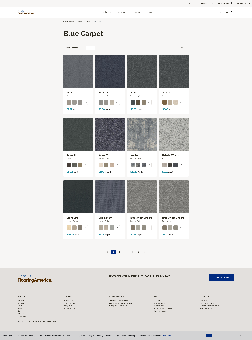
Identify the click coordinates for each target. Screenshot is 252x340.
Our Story (157, 300)
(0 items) (232, 12)
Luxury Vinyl (21, 300)
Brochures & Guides (69, 308)
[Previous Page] (107, 252)
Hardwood (21, 303)
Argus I (134, 92)
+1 (149, 165)
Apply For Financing (206, 308)
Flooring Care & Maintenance (118, 306)
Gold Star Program (160, 311)
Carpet (88, 21)
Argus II (166, 92)
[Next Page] (145, 252)
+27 (149, 102)
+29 (85, 102)
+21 (117, 227)
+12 (85, 227)
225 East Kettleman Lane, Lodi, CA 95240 (42, 321)
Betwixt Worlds (170, 155)
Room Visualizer (68, 300)
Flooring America (68, 21)
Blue (89, 48)
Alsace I (71, 92)
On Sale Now (22, 316)
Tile (19, 311)
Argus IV (103, 155)
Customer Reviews (160, 306)
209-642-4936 (243, 3)
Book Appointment (223, 277)
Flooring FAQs (67, 306)
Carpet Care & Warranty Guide (118, 300)
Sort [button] (181, 48)
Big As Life (72, 217)
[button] (221, 12)
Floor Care (21, 313)
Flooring (80, 21)
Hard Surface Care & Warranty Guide (120, 303)
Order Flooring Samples (207, 303)
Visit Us (191, 3)
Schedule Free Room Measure (209, 306)
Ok (209, 335)
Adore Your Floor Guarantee (163, 308)
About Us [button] (136, 12)
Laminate (20, 308)
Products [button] (105, 12)
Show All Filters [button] (72, 48)
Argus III (71, 155)
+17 (149, 227)
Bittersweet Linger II (173, 217)
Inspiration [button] (120, 12)
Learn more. (167, 336)
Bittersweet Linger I (141, 217)
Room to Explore (159, 303)
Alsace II (103, 92)
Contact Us (151, 12)
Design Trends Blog (69, 303)
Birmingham (105, 217)
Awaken (134, 155)
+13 (181, 165)
